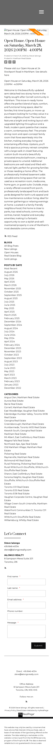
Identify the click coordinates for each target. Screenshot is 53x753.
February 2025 (12, 318)
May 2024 (9, 338)
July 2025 (9, 302)
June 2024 (9, 335)
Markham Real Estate (22, 58)
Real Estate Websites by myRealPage (32, 710)
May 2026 (9, 278)
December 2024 (12, 321)
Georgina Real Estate (15, 420)
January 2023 (11, 385)
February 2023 (12, 381)
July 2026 (9, 275)
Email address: (14, 599)
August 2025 (11, 298)
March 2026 (10, 285)
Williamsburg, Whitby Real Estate (21, 520)
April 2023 (9, 375)
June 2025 (9, 305)
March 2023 (10, 378)
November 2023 (12, 351)
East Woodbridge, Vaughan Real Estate (24, 411)
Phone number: (15, 611)
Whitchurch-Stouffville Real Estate (22, 517)
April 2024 (9, 341)
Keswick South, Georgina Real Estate (23, 430)
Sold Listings (10, 259)
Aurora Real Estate (14, 401)
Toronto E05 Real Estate (16, 490)
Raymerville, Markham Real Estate (21, 457)
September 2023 (13, 358)
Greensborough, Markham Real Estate (24, 424)
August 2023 (11, 361)
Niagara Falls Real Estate (16, 440)
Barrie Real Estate (13, 404)
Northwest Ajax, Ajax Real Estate (20, 444)
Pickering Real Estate (15, 454)
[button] (5, 568)
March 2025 (10, 315)
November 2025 (12, 288)
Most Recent (10, 268)
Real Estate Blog (12, 256)
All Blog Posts (11, 246)
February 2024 (12, 345)
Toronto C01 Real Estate (16, 487)
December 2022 (12, 388)
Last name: (13, 588)
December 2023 (12, 348)
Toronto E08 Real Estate (17, 493)
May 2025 (9, 308)
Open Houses (11, 252)
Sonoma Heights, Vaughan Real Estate (24, 477)
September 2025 (13, 295)
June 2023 (9, 368)
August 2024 (11, 328)
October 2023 (11, 355)
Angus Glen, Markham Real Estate (21, 397)
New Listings (10, 249)
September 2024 (13, 325)
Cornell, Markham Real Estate (19, 407)
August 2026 (11, 272)
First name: (13, 576)
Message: (12, 622)
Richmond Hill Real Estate (17, 460)
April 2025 (9, 312)
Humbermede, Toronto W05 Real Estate (25, 427)
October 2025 (11, 292)
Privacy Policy (10, 710)
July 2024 (9, 331)
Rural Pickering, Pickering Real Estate (23, 464)
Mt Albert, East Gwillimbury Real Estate (24, 437)
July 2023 (9, 365)
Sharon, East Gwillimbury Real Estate (23, 474)
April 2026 (9, 282)
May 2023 (9, 371)
